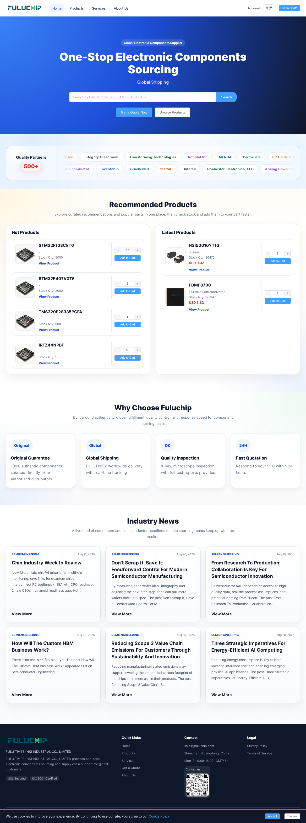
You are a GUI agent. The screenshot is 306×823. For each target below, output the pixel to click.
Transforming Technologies (139, 157)
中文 (269, 8)
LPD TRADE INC (272, 157)
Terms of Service (259, 753)
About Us (121, 8)
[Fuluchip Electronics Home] (24, 8)
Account (254, 8)
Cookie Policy (159, 816)
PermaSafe (239, 157)
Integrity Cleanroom (88, 157)
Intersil (173, 169)
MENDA (212, 157)
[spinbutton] (127, 250)
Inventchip (93, 169)
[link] (78, 254)
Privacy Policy (257, 746)
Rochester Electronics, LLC (214, 169)
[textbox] (143, 97)
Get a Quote (131, 768)
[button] (118, 250)
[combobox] (142, 97)
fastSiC (150, 169)
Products (77, 8)
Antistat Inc (184, 157)
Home (56, 8)
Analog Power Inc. (264, 169)
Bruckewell (123, 169)
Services (99, 8)
